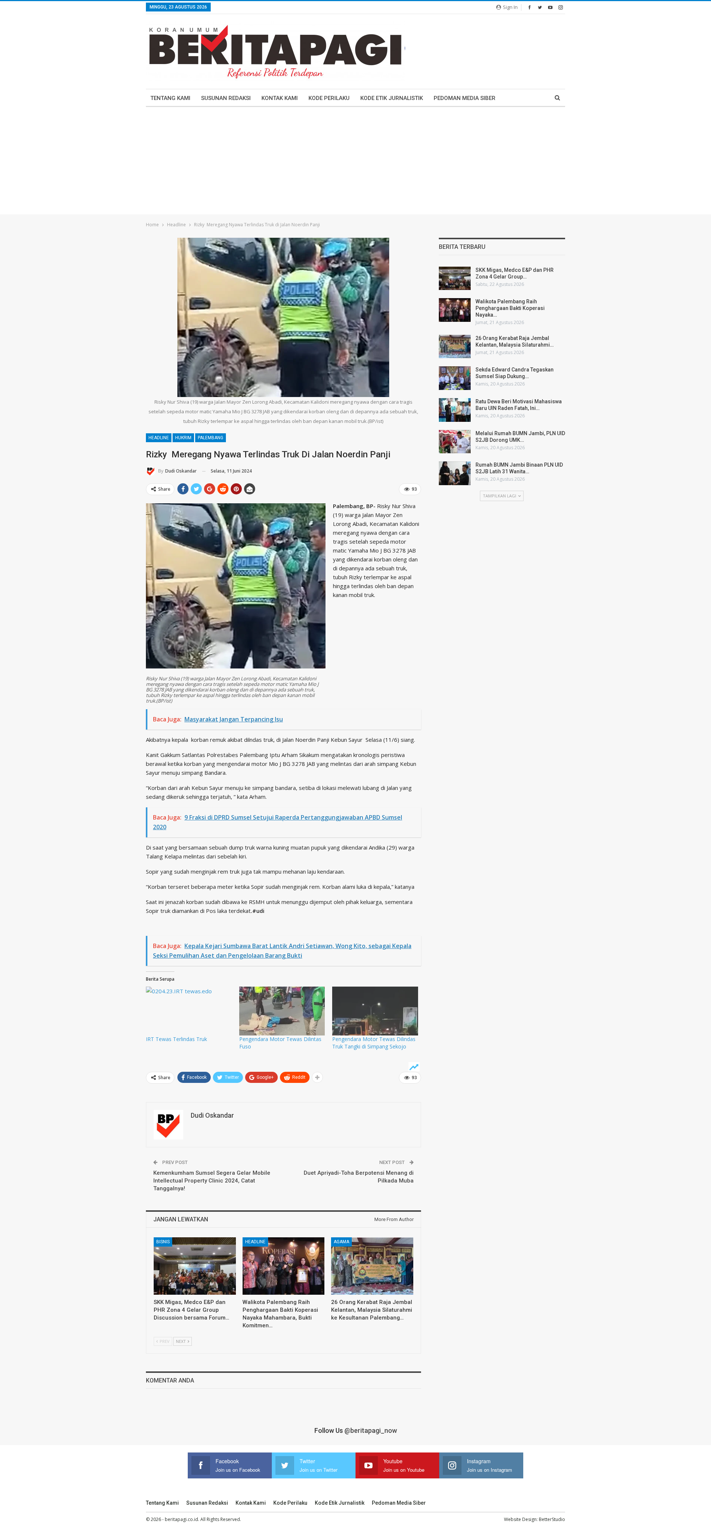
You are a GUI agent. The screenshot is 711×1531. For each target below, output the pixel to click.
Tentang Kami (170, 98)
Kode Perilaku (329, 98)
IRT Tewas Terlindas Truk (176, 1039)
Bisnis (163, 1241)
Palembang (210, 437)
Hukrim (183, 437)
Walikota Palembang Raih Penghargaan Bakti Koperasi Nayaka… (510, 308)
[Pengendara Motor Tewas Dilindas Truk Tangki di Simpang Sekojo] (375, 1011)
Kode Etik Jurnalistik (391, 98)
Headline (158, 437)
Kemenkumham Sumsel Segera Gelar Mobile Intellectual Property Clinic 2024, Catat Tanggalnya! (211, 1181)
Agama (341, 1241)
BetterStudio (552, 1519)
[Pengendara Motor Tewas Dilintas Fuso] (282, 1011)
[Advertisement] (355, 162)
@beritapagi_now (370, 1430)
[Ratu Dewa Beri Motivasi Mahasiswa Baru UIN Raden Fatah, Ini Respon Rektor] (455, 410)
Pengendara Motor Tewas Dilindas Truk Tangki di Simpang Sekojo (373, 1042)
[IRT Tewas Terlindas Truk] (189, 1011)
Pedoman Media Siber (464, 98)
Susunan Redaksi (226, 98)
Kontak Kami (279, 98)
